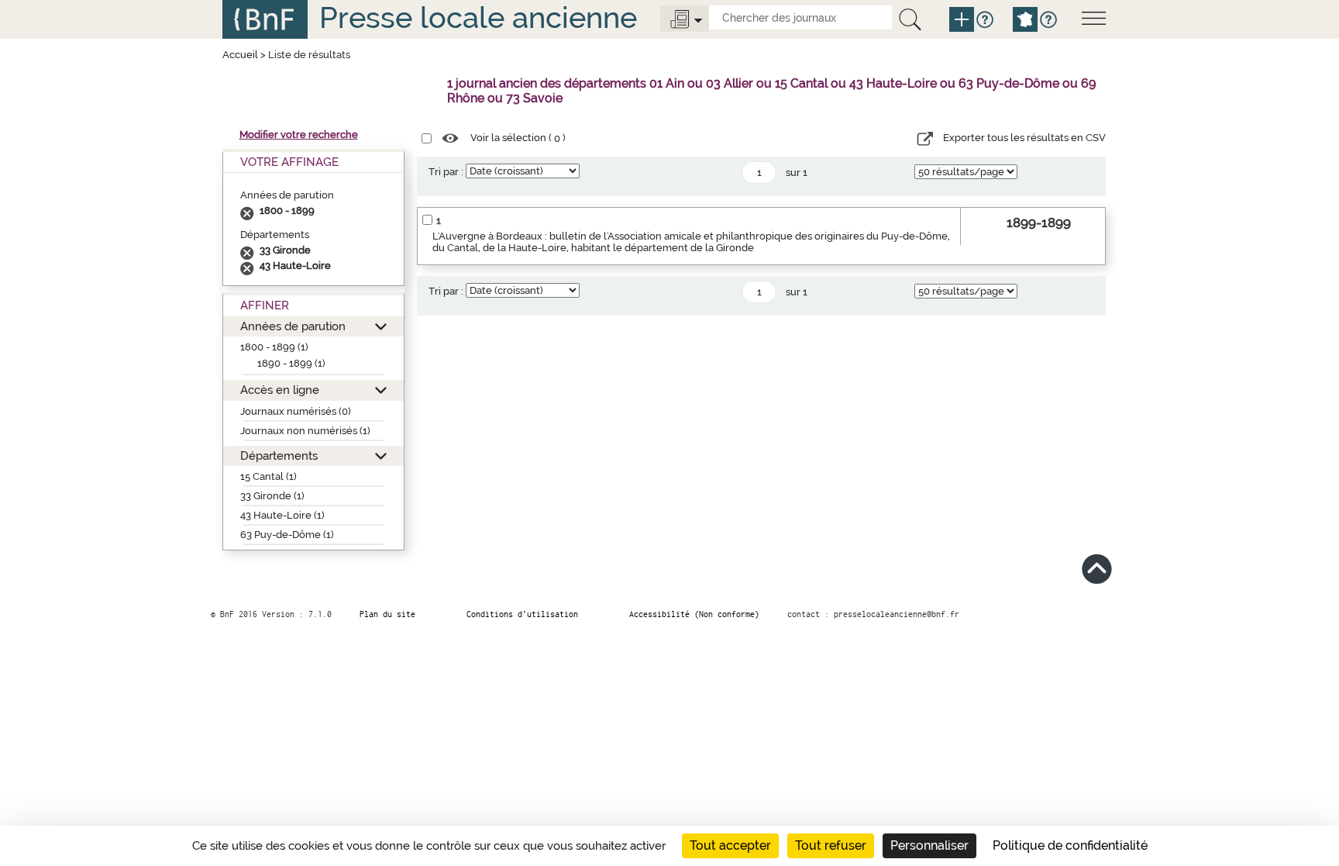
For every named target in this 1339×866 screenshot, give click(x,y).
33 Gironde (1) (272, 496)
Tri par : (446, 172)
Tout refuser (830, 845)
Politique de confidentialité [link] (1070, 845)
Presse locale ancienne (478, 17)
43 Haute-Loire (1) (282, 515)
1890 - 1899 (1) (291, 363)
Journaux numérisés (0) (295, 411)
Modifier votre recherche (298, 134)
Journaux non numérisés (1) (305, 430)
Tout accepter (730, 845)
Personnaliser (929, 845)
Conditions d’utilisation (522, 614)
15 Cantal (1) (268, 476)
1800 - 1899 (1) (274, 347)
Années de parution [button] (293, 326)
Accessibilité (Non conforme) (694, 614)
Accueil (240, 54)
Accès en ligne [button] (279, 389)
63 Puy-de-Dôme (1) (287, 534)
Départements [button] (279, 455)
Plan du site (387, 614)
